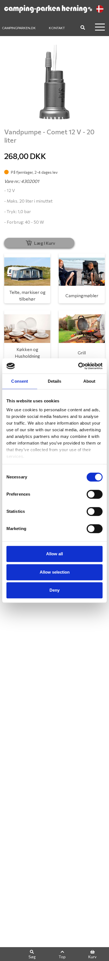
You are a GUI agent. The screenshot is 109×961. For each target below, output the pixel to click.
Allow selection (55, 572)
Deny (54, 590)
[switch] (95, 494)
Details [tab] (54, 381)
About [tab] (89, 381)
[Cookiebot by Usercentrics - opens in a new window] (78, 366)
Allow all (54, 553)
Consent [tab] (19, 381)
